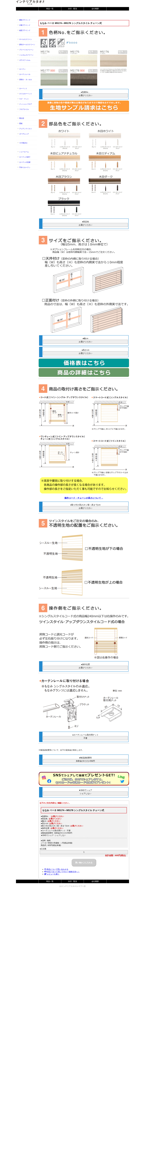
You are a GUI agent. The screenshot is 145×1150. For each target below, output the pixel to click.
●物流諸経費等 (85, 758)
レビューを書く (52, 874)
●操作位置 (85, 664)
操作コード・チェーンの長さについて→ (83, 498)
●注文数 (43, 849)
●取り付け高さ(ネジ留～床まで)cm (85, 505)
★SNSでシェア (85, 790)
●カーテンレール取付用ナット (85, 735)
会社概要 (95, 9)
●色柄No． (85, 92)
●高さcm (85, 350)
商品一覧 (49, 9)
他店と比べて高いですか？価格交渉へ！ (63, 872)
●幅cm (85, 338)
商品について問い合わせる (57, 869)
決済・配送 (72, 9)
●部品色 (85, 222)
